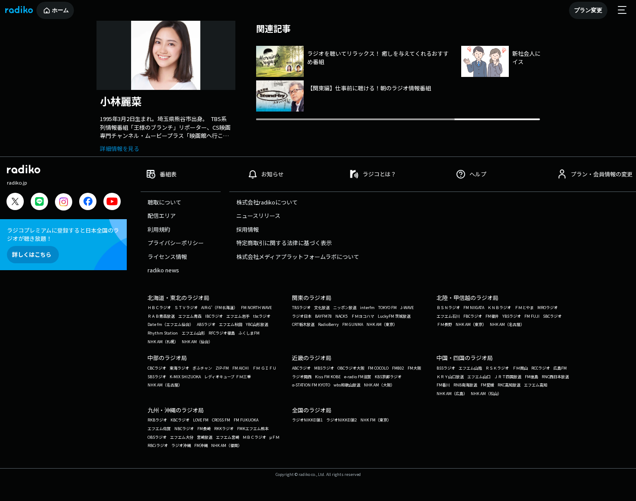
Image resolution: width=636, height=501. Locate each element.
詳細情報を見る (119, 148)
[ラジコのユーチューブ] (112, 202)
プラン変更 (588, 10)
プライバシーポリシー (176, 243)
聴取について (164, 202)
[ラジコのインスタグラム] (63, 202)
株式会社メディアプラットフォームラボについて (297, 256)
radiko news (163, 270)
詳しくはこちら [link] (31, 254)
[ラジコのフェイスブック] (87, 202)
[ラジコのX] (15, 202)
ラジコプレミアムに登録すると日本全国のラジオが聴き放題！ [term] (63, 234)
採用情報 (247, 229)
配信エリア (162, 215)
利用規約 (159, 229)
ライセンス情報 (167, 256)
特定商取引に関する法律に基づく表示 (284, 243)
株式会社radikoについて (267, 202)
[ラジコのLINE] (39, 202)
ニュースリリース (258, 215)
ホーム (60, 10)
